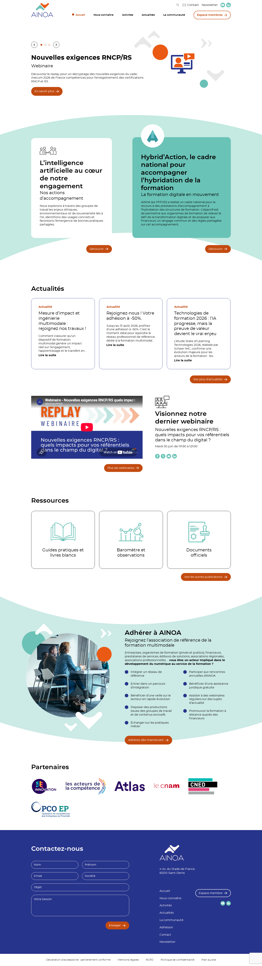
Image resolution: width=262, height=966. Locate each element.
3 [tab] (49, 45)
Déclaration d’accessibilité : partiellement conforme (78, 960)
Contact (193, 5)
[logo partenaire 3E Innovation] (44, 786)
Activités (127, 15)
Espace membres (209, 15)
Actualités (148, 15)
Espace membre (210, 893)
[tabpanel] (131, 74)
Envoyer (115, 925)
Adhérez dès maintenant (146, 740)
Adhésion (166, 927)
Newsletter (210, 5)
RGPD (149, 960)
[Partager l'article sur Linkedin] (174, 456)
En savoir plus (44, 91)
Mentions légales (128, 960)
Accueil (80, 15)
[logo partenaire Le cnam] (166, 786)
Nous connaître (104, 15)
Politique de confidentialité (177, 960)
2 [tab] (45, 45)
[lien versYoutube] (222, 5)
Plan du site (208, 960)
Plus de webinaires (120, 468)
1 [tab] (41, 45)
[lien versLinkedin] (228, 5)
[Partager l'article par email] (168, 456)
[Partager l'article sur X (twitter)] (163, 456)
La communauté (174, 15)
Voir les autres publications (203, 577)
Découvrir (97, 249)
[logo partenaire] (85, 786)
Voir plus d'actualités (207, 379)
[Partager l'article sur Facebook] (157, 456)
